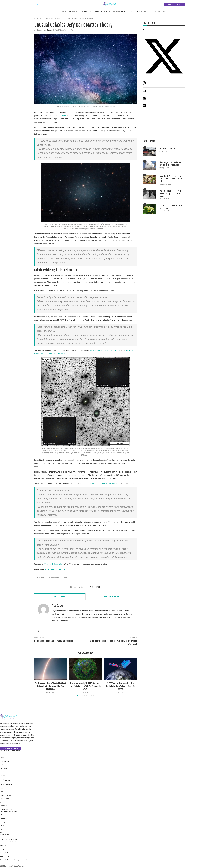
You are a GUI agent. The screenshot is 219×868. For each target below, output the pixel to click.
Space (59, 18)
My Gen (2, 829)
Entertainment (5, 761)
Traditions (3, 775)
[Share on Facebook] (92, 587)
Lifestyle (3, 772)
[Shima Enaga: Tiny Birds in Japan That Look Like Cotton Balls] (149, 165)
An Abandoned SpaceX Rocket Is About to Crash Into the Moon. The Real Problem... (50, 686)
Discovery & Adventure (121, 11)
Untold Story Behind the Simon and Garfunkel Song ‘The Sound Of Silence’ (171, 193)
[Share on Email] (144, 99)
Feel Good (3, 818)
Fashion (2, 765)
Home (36, 18)
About (2, 849)
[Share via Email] (99, 587)
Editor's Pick (4, 815)
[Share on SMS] (144, 107)
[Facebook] (34, 4)
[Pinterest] (40, 4)
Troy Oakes (47, 30)
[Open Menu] (35, 11)
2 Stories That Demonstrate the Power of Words (171, 206)
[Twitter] (37, 4)
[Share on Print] (144, 92)
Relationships (4, 806)
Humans (2, 825)
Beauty (2, 757)
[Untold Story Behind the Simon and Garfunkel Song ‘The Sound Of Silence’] (149, 194)
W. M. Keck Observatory (53, 564)
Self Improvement (6, 809)
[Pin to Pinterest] (97, 587)
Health (2, 791)
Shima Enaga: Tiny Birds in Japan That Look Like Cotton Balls (170, 163)
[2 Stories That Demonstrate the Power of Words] (149, 209)
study (65, 578)
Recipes (3, 802)
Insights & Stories (101, 11)
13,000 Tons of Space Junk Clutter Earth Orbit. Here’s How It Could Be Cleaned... (120, 686)
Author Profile (59, 597)
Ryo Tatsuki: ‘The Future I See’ (170, 148)
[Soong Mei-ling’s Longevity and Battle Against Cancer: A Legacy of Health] (149, 179)
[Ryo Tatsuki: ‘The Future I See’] (149, 151)
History (2, 822)
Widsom (2, 779)
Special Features (157, 11)
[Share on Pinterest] (144, 84)
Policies (4, 846)
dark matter (61, 116)
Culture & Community (69, 11)
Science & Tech (140, 11)
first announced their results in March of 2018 (101, 484)
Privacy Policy (5, 853)
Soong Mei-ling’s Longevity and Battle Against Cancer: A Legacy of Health (171, 179)
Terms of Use (4, 856)
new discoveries (53, 578)
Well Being (86, 11)
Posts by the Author (111, 597)
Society (2, 832)
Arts (1, 754)
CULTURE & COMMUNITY (10, 750)
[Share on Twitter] (94, 587)
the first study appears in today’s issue (105, 350)
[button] (37, 677)
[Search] (40, 11)
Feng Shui (3, 768)
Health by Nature (5, 795)
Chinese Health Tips (6, 784)
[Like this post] (90, 587)
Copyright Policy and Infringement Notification (15, 860)
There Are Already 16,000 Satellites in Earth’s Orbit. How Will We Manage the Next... (85, 686)
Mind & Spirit (4, 798)
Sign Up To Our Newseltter (174, 4)
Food (2, 788)
